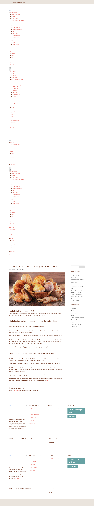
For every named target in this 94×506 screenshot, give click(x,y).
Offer (11, 151)
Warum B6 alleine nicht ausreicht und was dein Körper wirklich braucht (76, 292)
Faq (12, 159)
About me (12, 164)
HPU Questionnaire (15, 144)
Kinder (72, 315)
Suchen (82, 267)
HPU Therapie (14, 18)
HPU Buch (31, 408)
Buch (13, 42)
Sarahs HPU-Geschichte (76, 324)
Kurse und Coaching (16, 25)
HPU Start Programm (17, 29)
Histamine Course (33, 467)
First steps (12, 142)
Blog (12, 57)
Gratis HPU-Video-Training (17, 20)
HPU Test (13, 16)
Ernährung (73, 310)
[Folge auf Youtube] (83, 2)
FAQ (12, 55)
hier (47, 380)
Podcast (13, 53)
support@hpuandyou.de (19, 2)
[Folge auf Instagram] (79, 2)
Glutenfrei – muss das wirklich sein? (24, 383)
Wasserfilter (74, 329)
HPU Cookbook (32, 461)
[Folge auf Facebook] (76, 2)
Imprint (50, 492)
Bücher (13, 40)
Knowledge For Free (15, 157)
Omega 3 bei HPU (75, 300)
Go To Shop (12, 254)
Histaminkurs (32, 420)
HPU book (31, 458)
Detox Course (32, 470)
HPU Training (32, 464)
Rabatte (13, 48)
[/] (10, 10)
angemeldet (17, 390)
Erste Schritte (13, 12)
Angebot (12, 23)
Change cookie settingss (74, 461)
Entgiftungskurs (16, 35)
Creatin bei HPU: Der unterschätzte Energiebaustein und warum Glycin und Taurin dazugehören (77, 279)
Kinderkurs (14, 33)
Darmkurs (14, 31)
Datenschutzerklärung (54, 438)
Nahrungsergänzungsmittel (77, 317)
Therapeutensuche (14, 61)
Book (12, 153)
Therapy (13, 148)
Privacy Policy (52, 488)
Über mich (12, 62)
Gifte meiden (74, 313)
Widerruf (72, 416)
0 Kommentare (20, 269)
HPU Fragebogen (15, 14)
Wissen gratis (13, 51)
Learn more (16, 478)
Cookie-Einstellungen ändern (76, 411)
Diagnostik (73, 308)
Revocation (72, 466)
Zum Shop (14, 69)
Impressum (51, 442)
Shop (13, 169)
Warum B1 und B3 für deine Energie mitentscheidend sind (77, 286)
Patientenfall (74, 319)
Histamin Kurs (15, 37)
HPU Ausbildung (16, 27)
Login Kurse (13, 64)
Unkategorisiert (12, 269)
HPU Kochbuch (16, 44)
